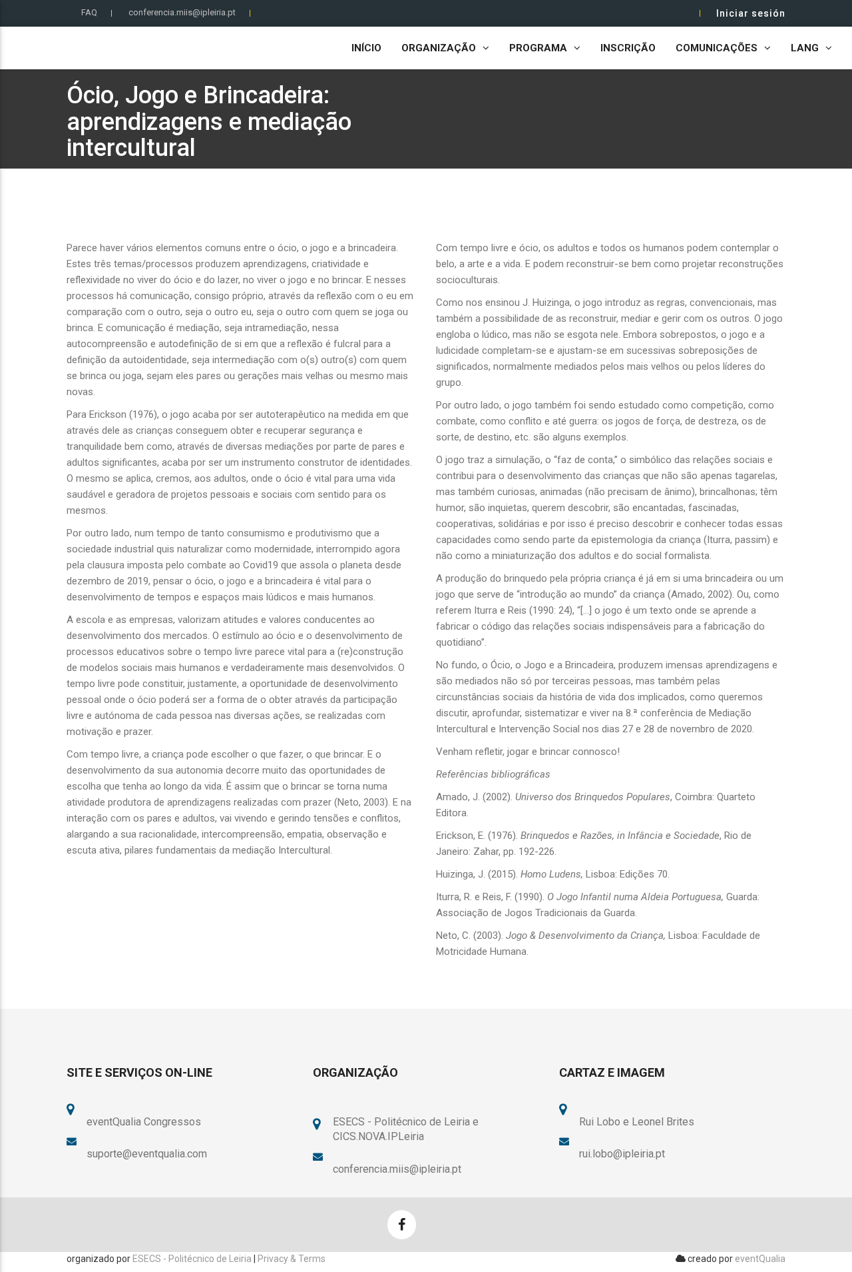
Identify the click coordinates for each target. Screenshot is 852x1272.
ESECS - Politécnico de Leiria (192, 1258)
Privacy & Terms (291, 1258)
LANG (805, 48)
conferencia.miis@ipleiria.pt (182, 12)
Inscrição (628, 48)
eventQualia (760, 1258)
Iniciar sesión (750, 13)
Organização (438, 48)
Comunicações (716, 48)
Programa (538, 48)
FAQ (89, 12)
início (366, 48)
